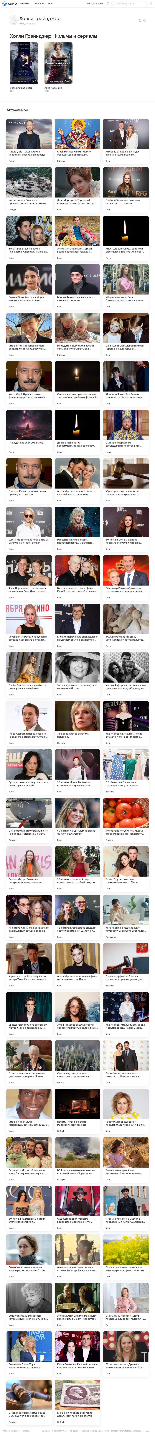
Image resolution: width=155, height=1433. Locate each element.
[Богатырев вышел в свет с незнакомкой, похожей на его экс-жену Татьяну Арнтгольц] (29, 238)
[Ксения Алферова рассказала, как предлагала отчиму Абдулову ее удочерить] (126, 675)
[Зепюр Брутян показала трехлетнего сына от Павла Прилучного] (126, 869)
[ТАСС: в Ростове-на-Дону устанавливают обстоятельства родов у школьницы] (126, 626)
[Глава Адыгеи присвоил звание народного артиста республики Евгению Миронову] (29, 723)
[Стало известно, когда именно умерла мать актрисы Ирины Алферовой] (29, 1063)
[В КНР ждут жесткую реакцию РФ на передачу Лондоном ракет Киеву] (29, 820)
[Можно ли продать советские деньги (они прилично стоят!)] (77, 1402)
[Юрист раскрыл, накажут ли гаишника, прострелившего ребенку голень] (126, 481)
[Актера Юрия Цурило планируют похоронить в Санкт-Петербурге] (77, 1305)
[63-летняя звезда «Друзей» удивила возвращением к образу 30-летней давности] (126, 1354)
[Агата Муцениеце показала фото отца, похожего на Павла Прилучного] (77, 966)
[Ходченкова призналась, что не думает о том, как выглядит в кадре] (126, 723)
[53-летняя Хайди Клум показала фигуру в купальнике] (77, 820)
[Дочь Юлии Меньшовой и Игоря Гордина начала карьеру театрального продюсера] (126, 335)
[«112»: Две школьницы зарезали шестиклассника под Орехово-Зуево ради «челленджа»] (126, 238)
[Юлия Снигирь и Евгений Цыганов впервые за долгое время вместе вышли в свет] (77, 1354)
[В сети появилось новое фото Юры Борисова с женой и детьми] (77, 578)
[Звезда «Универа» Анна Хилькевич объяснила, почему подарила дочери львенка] (126, 1160)
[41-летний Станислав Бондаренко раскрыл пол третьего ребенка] (29, 917)
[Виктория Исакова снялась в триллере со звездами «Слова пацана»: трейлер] (29, 1257)
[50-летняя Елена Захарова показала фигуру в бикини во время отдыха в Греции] (126, 529)
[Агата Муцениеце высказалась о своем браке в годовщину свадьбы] (77, 481)
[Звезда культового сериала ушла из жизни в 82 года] (77, 675)
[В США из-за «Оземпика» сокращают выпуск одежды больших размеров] (126, 772)
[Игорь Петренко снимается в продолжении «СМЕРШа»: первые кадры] (126, 1208)
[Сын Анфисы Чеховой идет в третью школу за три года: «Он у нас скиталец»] (126, 1305)
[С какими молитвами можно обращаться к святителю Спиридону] (77, 141)
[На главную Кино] (12, 3)
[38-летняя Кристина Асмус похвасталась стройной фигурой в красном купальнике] (77, 869)
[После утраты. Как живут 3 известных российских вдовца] (29, 141)
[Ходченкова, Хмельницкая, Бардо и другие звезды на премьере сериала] (126, 1014)
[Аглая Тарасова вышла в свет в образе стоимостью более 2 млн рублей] (77, 1014)
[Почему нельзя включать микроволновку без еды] (77, 1111)
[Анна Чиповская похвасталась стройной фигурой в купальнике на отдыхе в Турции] (77, 1257)
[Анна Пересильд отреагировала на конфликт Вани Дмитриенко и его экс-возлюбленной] (29, 578)
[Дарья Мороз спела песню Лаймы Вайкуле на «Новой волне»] (29, 529)
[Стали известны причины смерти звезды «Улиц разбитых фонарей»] (77, 384)
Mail (5, 1431)
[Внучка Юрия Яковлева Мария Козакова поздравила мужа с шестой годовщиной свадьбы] (29, 287)
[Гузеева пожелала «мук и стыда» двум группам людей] (29, 772)
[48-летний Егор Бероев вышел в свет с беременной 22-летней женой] (77, 917)
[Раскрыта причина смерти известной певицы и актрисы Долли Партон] (77, 529)
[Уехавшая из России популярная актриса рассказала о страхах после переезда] (29, 626)
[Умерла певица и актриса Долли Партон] (126, 1402)
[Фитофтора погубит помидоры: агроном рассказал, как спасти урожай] (126, 820)
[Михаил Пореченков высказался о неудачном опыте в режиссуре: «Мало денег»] (77, 626)
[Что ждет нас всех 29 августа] (29, 432)
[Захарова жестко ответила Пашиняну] (77, 723)
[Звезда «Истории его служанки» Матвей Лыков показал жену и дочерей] (29, 1014)
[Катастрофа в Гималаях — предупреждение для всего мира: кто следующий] (29, 190)
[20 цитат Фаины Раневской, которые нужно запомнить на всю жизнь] (29, 1305)
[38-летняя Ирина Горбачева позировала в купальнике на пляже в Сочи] (77, 772)
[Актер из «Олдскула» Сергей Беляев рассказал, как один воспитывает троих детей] (77, 238)
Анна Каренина (53, 88)
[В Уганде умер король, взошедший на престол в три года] (126, 432)
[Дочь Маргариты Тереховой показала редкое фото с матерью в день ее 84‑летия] (77, 190)
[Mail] (4, 3)
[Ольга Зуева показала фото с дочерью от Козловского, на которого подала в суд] (126, 1063)
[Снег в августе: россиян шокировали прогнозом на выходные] (77, 1063)
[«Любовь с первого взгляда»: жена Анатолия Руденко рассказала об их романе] (126, 141)
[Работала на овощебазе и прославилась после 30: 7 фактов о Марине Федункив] (126, 1111)
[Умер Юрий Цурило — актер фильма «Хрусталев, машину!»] (29, 384)
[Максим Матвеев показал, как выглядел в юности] (77, 287)
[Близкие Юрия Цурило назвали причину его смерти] (29, 481)
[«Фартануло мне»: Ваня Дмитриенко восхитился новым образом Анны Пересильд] (126, 287)
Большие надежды (21, 88)
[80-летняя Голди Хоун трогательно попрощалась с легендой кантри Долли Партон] (29, 1354)
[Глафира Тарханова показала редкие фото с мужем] (126, 190)
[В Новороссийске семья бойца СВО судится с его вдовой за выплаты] (29, 1402)
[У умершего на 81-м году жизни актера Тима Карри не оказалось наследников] (29, 966)
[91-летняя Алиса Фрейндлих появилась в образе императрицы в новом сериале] (126, 384)
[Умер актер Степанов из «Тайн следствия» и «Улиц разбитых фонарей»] (29, 335)
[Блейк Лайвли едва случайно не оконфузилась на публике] (29, 675)
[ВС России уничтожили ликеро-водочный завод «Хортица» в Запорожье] (77, 1160)
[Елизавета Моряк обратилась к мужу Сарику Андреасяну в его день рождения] (29, 1160)
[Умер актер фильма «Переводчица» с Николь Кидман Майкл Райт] (29, 1111)
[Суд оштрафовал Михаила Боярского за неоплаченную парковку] (77, 1208)
